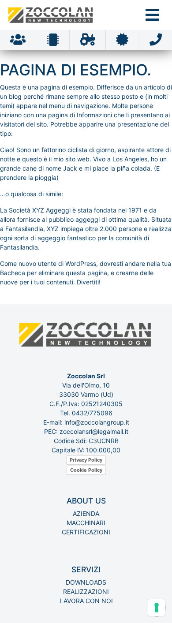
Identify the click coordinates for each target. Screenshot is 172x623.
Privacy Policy (86, 460)
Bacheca (12, 272)
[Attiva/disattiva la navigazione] (152, 15)
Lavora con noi (86, 600)
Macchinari (86, 522)
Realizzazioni (86, 591)
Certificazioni (86, 532)
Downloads (86, 582)
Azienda (86, 513)
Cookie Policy (86, 470)
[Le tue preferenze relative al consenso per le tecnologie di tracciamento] (156, 607)
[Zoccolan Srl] (51, 15)
